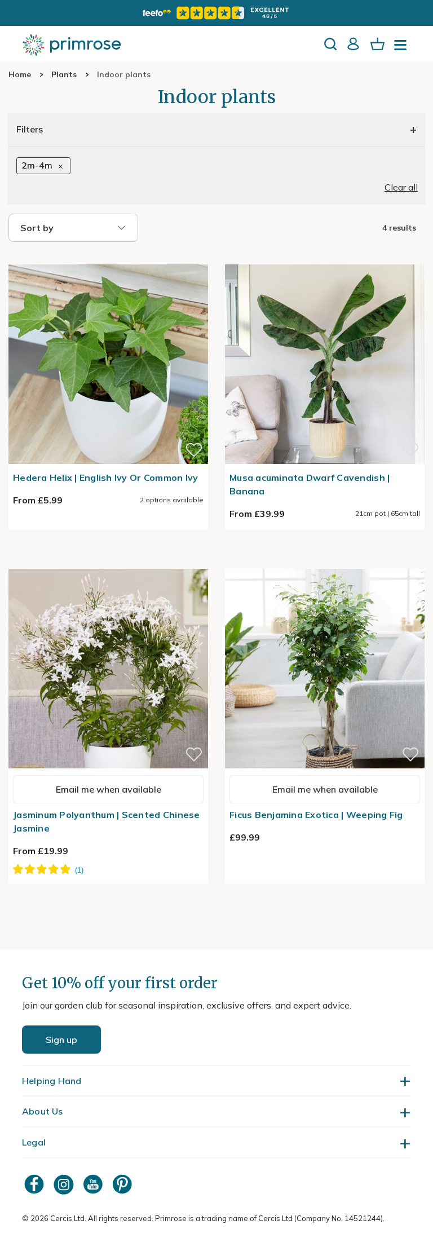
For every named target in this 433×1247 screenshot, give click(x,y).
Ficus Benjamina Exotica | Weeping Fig (316, 814)
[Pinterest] (123, 1184)
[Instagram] (64, 1184)
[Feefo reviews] (216, 13)
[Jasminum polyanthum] (108, 562)
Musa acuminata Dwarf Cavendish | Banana (309, 484)
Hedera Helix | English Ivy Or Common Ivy (105, 477)
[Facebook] (35, 1184)
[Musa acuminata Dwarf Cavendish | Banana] (325, 257)
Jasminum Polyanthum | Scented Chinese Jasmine (106, 821)
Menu (403, 48)
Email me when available (108, 789)
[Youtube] (94, 1184)
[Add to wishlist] (193, 449)
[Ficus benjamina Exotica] (325, 562)
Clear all (401, 187)
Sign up (61, 1039)
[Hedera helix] (108, 257)
